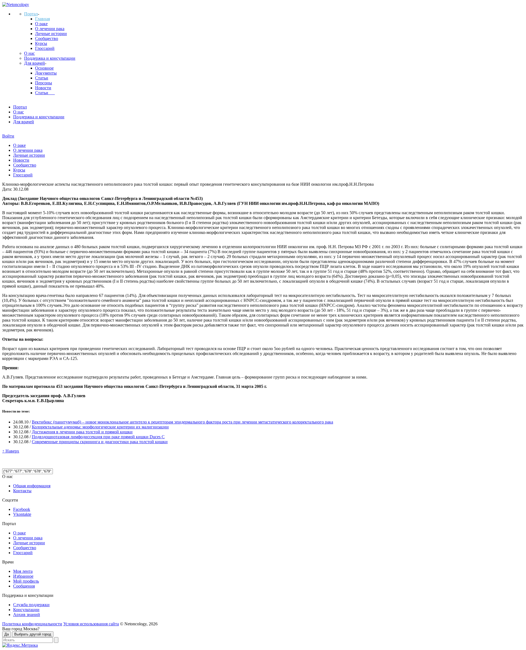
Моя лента (23, 571)
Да (6, 634)
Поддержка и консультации (49, 58)
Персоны (43, 83)
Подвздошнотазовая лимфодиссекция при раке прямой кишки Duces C (98, 436)
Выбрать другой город (32, 634)
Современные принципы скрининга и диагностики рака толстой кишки (100, 441)
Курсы (41, 43)
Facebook (21, 509)
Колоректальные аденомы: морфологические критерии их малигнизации (100, 427)
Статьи (41, 78)
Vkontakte (22, 514)
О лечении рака (49, 28)
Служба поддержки (31, 604)
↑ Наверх (10, 451)
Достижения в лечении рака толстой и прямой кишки (82, 431)
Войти (8, 136)
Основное (44, 68)
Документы (46, 73)
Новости (43, 87)
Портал (31, 14)
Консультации (26, 609)
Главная (42, 18)
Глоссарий (45, 48)
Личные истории (51, 33)
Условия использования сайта (91, 624)
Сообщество (46, 38)
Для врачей (34, 63)
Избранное (23, 576)
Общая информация (31, 485)
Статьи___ (45, 92)
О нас (29, 53)
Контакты (22, 490)
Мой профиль (26, 581)
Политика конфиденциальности (32, 624)
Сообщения (24, 586)
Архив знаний (26, 614)
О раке (41, 23)
